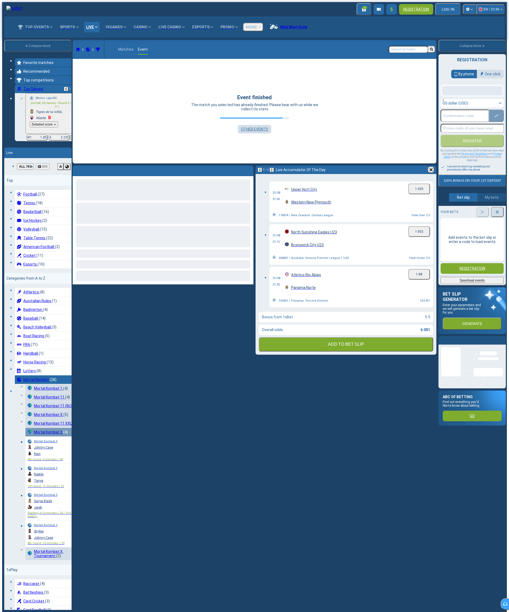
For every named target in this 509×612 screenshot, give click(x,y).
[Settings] (469, 9)
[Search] (431, 49)
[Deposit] (391, 9)
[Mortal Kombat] (88, 49)
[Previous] (66, 89)
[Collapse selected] (60, 166)
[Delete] (248, 170)
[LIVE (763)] (78, 49)
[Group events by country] (67, 166)
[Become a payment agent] (379, 9)
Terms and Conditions (474, 196)
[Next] (91, 170)
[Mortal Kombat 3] (98, 49)
